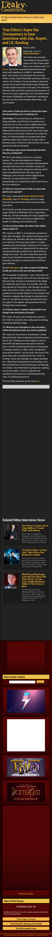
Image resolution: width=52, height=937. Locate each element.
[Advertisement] (26, 621)
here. (37, 381)
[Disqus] (26, 422)
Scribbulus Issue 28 (26, 906)
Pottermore (13, 268)
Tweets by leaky (26, 894)
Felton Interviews (31, 53)
